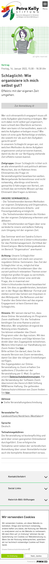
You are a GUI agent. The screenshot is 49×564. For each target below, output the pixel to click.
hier (22, 348)
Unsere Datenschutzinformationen (15, 549)
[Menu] (45, 4)
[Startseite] (20, 11)
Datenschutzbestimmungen (25, 377)
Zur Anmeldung (23, 106)
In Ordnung (12, 556)
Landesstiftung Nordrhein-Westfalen (21, 416)
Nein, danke (36, 556)
